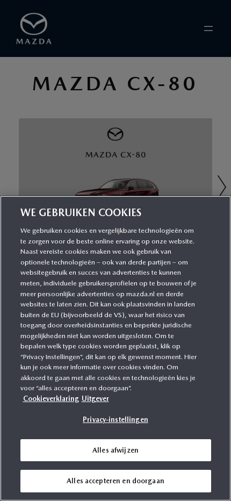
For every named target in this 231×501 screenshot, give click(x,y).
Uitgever (95, 399)
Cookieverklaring (51, 399)
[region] (115, 348)
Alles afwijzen (115, 450)
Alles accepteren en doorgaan (115, 481)
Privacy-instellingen (115, 420)
